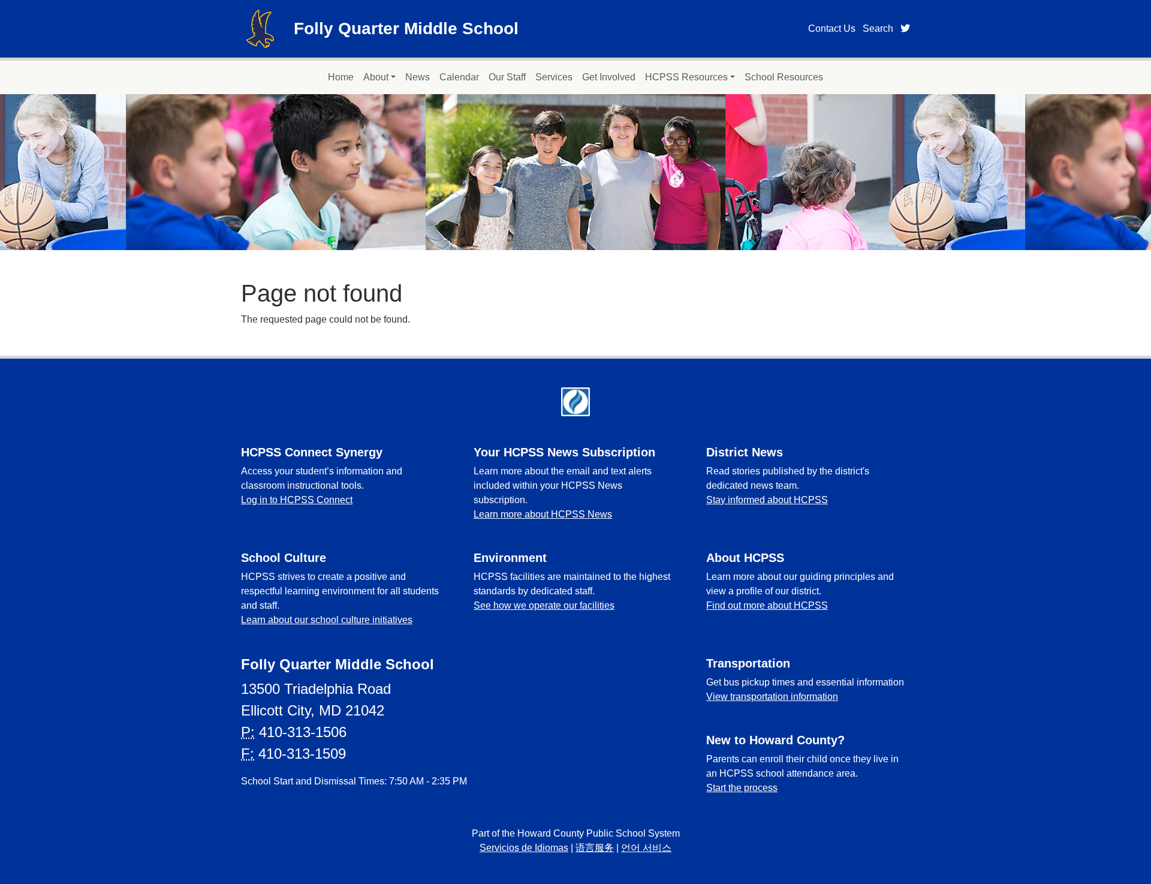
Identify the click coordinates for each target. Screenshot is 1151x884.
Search (878, 28)
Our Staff (507, 77)
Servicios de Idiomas (524, 848)
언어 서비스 (646, 848)
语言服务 (595, 848)
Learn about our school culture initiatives (326, 620)
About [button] (375, 77)
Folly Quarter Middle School (406, 28)
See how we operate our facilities (544, 605)
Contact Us (831, 28)
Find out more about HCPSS (767, 605)
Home (341, 77)
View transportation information (772, 696)
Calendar (459, 77)
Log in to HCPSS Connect (296, 500)
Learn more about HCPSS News (543, 514)
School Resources (784, 77)
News (417, 77)
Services (554, 77)
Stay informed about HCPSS (767, 500)
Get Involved (608, 77)
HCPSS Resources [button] (686, 77)
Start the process (742, 788)
